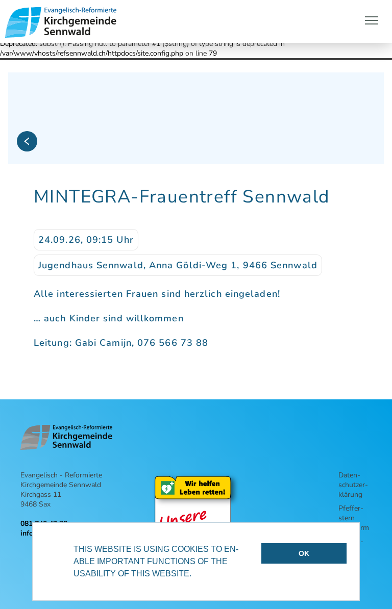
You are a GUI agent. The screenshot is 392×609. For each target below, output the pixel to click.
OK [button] (304, 553)
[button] (195, 574)
